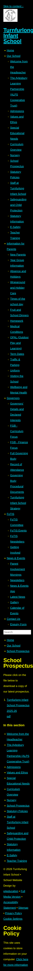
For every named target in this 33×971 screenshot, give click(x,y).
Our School (13, 645)
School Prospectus (18, 651)
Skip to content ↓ (13, 6)
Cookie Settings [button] (12, 918)
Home (10, 640)
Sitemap (23, 907)
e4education (10, 891)
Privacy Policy (13, 913)
